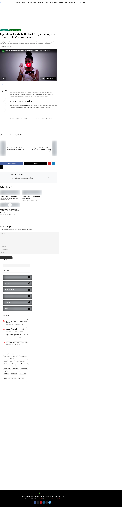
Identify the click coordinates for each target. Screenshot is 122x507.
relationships (15, 368)
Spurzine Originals (4, 91)
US (12, 380)
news (10, 366)
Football (5, 361)
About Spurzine (25, 496)
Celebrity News (7, 356)
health (16, 361)
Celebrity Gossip (17, 353)
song (5, 371)
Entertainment (32, 2)
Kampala (22, 361)
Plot (66, 2)
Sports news (16, 371)
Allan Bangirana (9, 324)
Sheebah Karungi (24, 368)
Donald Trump (23, 356)
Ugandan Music (21, 378)
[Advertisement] (61, 15)
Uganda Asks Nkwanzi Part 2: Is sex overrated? (31, 197)
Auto (51, 2)
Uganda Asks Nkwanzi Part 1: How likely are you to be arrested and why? (10, 210)
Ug (27, 376)
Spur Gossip (6, 373)
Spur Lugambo (14, 373)
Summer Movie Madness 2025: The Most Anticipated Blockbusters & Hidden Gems (17, 341)
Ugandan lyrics (12, 378)
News (55, 2)
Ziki (25, 380)
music (5, 366)
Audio (10, 353)
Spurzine (25, 105)
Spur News (6, 376)
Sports (61, 2)
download (6, 358)
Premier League (7, 368)
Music (23, 2)
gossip (11, 361)
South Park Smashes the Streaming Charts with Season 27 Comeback (17, 335)
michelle (13, 134)
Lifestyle (40, 2)
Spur (22, 371)
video (21, 380)
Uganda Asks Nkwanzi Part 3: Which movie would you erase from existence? (9, 198)
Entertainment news (23, 358)
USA (16, 380)
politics (18, 366)
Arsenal (5, 353)
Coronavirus (14, 356)
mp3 (27, 363)
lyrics (17, 363)
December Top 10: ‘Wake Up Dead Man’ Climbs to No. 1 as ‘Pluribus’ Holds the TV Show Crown (18, 321)
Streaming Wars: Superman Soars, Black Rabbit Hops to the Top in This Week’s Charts (17, 328)
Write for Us (71, 2)
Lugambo (17, 2)
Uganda (5, 378)
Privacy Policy (45, 496)
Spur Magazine (23, 373)
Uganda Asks (29, 94)
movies (22, 363)
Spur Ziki (12, 376)
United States (6, 380)
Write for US (53, 496)
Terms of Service (35, 496)
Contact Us (61, 496)
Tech (47, 2)
